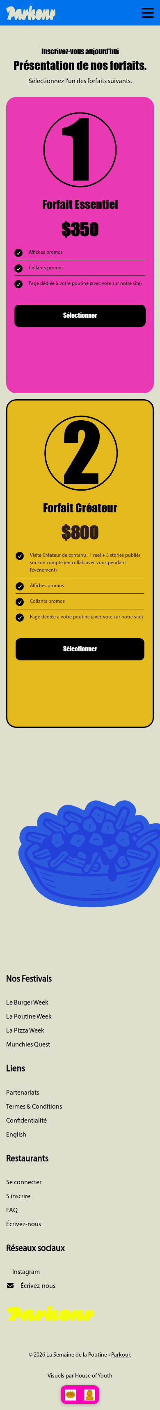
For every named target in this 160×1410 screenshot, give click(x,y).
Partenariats (22, 1093)
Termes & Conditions (34, 1107)
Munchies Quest (28, 1045)
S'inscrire (18, 1196)
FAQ (12, 1210)
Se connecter (23, 1182)
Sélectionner (80, 315)
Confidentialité (26, 1121)
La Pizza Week (25, 1031)
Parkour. (121, 1355)
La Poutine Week (29, 1017)
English (16, 1135)
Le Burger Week (27, 1003)
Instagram (25, 1272)
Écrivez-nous (23, 1224)
